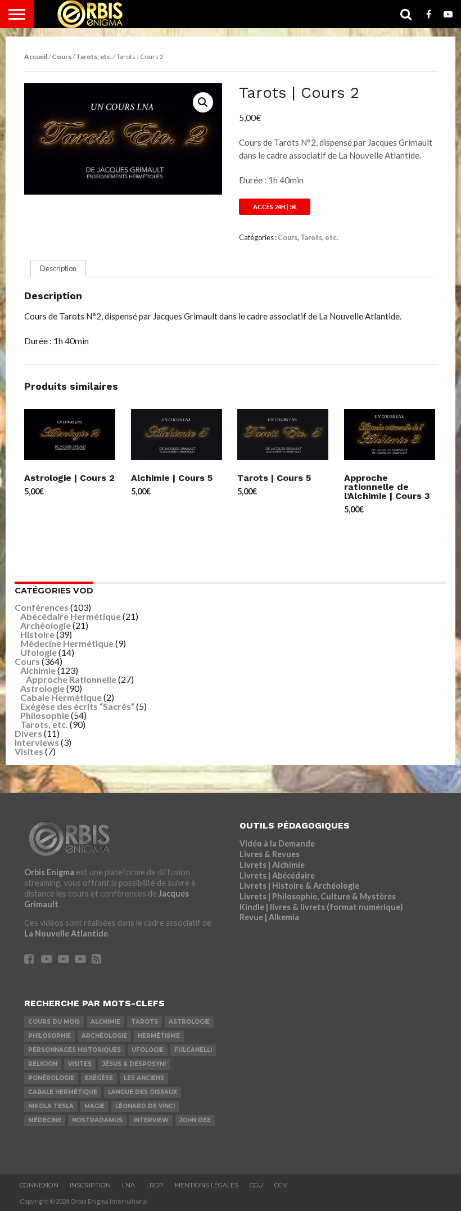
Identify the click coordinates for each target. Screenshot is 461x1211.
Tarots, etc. (94, 56)
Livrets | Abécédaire (277, 875)
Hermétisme (159, 1035)
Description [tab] (58, 268)
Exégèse (99, 1078)
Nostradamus (97, 1120)
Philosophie (44, 715)
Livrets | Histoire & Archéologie (299, 885)
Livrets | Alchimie (272, 865)
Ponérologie (51, 1078)
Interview (151, 1120)
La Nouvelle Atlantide (66, 933)
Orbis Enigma (49, 872)
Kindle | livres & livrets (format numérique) (321, 907)
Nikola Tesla (51, 1106)
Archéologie (45, 625)
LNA (128, 1185)
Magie (94, 1106)
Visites (29, 751)
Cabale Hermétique (61, 697)
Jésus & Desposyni (134, 1064)
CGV (280, 1185)
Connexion (39, 1185)
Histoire (37, 634)
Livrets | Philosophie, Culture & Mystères (317, 896)
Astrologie (42, 688)
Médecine (44, 1120)
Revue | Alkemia (269, 917)
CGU (256, 1185)
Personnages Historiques (74, 1050)
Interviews (37, 742)
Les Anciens (144, 1078)
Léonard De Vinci (145, 1106)
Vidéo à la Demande (277, 843)
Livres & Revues (269, 854)
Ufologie (38, 652)
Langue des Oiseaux (142, 1092)
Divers (28, 733)
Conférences (42, 607)
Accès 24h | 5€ (274, 206)
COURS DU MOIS (54, 1021)
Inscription (90, 1185)
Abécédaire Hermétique (70, 616)
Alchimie (38, 670)
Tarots (144, 1021)
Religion (42, 1064)
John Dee (195, 1120)
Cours (61, 56)
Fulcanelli (193, 1050)
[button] (203, 102)
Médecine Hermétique (67, 643)
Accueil (35, 56)
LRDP (155, 1185)
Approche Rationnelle (71, 679)
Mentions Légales (206, 1185)
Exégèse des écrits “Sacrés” (77, 706)
